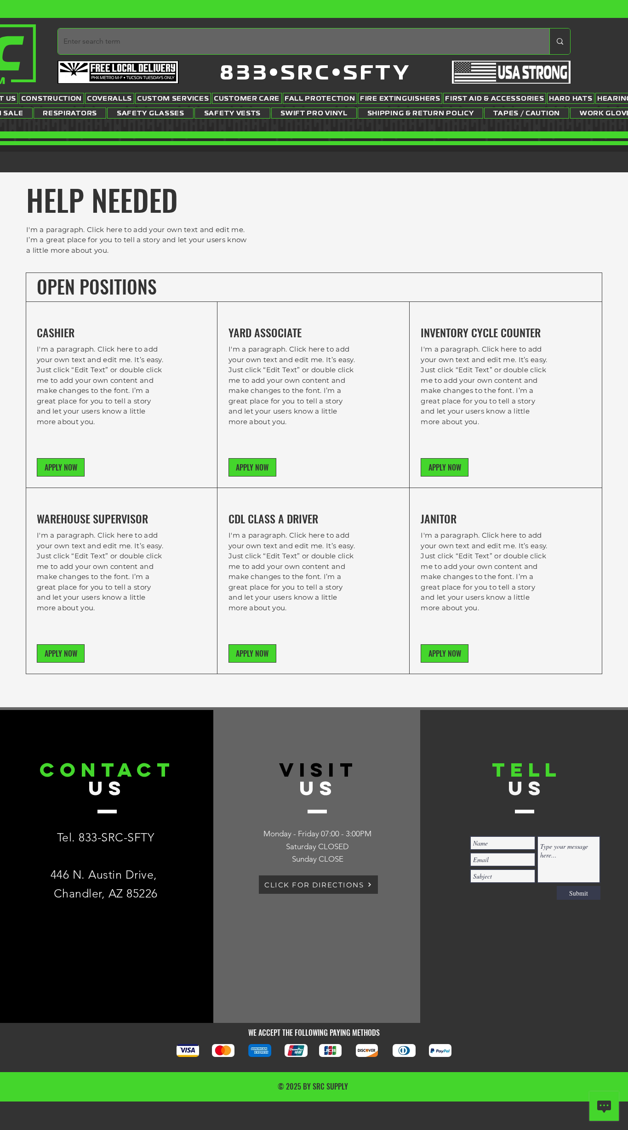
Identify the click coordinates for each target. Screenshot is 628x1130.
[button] (61, 467)
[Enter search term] (559, 41)
